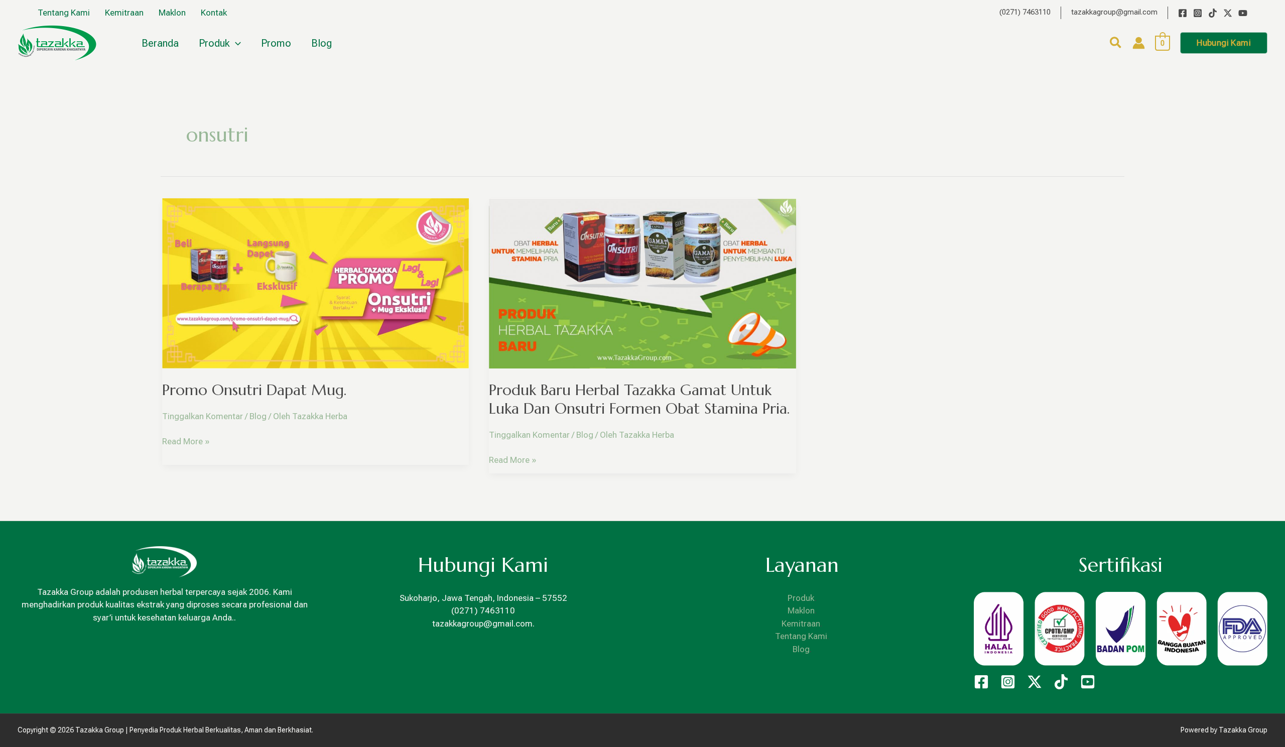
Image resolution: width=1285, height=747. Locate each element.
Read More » (185, 440)
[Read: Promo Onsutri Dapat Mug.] (315, 282)
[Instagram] (1197, 13)
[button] (1116, 44)
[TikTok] (1212, 13)
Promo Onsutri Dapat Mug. (254, 390)
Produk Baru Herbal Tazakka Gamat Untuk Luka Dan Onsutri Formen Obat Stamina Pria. (639, 399)
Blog (258, 416)
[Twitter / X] (1227, 13)
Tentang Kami (801, 636)
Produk (801, 598)
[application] (235, 43)
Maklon (801, 610)
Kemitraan (801, 623)
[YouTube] (1242, 13)
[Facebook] (1182, 13)
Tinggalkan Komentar (202, 416)
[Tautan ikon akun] (1138, 43)
